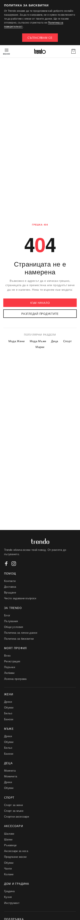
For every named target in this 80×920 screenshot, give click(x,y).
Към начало (40, 303)
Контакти (10, 581)
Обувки (9, 707)
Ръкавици (10, 845)
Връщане (10, 592)
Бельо (8, 713)
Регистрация (12, 661)
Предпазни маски (15, 857)
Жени (8, 694)
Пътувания (11, 621)
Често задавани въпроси (20, 598)
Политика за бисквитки (19, 638)
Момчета (10, 770)
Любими (9, 673)
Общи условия (13, 627)
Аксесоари (13, 826)
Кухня (8, 897)
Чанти (8, 868)
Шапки (8, 839)
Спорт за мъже (13, 811)
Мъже (9, 729)
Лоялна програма (15, 679)
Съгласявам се (40, 38)
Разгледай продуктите (40, 314)
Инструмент (11, 903)
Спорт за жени (13, 805)
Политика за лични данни (20, 632)
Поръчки (9, 667)
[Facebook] (6, 563)
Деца (54, 341)
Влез (7, 655)
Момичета (10, 776)
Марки (40, 347)
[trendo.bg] (40, 51)
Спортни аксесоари (16, 816)
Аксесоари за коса (16, 851)
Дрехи (8, 702)
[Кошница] (73, 51)
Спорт (67, 341)
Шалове (9, 833)
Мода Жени (16, 341)
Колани (9, 874)
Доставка (10, 587)
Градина (9, 891)
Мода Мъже (38, 341)
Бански (8, 719)
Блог (7, 615)
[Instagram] (13, 563)
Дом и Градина (16, 884)
